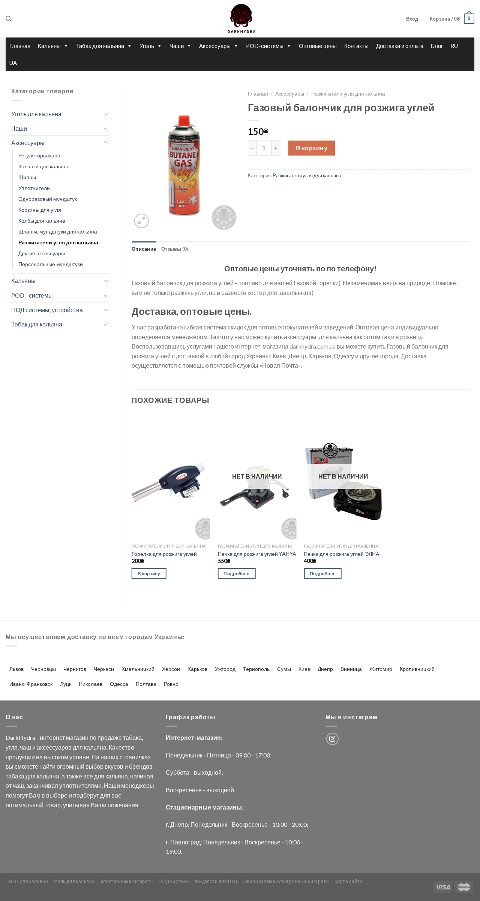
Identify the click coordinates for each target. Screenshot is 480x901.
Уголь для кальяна (36, 113)
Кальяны (49, 45)
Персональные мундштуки (50, 264)
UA (13, 62)
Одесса (119, 684)
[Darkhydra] (240, 18)
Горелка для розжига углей (164, 554)
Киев (304, 669)
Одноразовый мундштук (47, 199)
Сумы (284, 669)
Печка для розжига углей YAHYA (257, 554)
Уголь (147, 45)
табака (132, 737)
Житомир (380, 669)
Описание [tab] (144, 249)
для (78, 747)
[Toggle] (106, 113)
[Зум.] (141, 221)
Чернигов (74, 669)
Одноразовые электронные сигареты (286, 881)
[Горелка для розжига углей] (171, 477)
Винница (351, 669)
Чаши (177, 45)
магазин (77, 737)
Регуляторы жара (39, 155)
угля (12, 747)
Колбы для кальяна (41, 220)
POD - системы (32, 295)
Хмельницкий (138, 669)
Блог (437, 45)
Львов (16, 669)
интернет (52, 737)
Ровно (171, 684)
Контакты (356, 45)
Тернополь (256, 669)
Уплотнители (34, 188)
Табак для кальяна (100, 45)
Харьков (197, 669)
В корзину (311, 147)
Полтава (146, 684)
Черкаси (104, 669)
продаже (110, 737)
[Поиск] (8, 19)
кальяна (95, 747)
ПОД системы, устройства (47, 309)
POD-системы (265, 45)
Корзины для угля (39, 210)
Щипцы (27, 177)
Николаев (90, 684)
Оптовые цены (318, 45)
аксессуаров (54, 747)
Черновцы (43, 669)
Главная (19, 45)
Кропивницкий (417, 669)
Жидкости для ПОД (216, 881)
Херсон (171, 669)
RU (454, 45)
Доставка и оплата (399, 45)
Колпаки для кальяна (44, 166)
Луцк (65, 684)
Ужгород (225, 669)
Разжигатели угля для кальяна (58, 242)
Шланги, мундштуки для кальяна (57, 231)
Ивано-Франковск (30, 684)
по (93, 737)
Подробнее (236, 573)
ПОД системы (174, 881)
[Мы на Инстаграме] (332, 739)
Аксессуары (215, 45)
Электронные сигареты (127, 881)
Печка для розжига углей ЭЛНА (341, 554)
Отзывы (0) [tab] (174, 249)
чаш (25, 747)
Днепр (325, 669)
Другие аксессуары (41, 253)
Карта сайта (348, 881)
